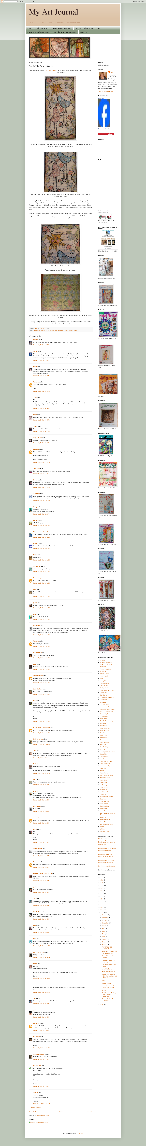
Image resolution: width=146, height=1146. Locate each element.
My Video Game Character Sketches (65, 32)
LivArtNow (36, 1037)
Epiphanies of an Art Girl (107, 709)
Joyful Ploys (103, 735)
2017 (102, 893)
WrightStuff (37, 626)
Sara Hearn (103, 799)
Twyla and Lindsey (39, 1054)
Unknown (36, 382)
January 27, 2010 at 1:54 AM (41, 537)
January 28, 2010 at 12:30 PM (41, 992)
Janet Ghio (36, 468)
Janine (35, 1010)
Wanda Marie (104, 822)
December (105, 915)
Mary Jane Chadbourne (106, 775)
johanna (35, 543)
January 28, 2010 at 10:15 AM (41, 979)
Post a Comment (36, 1108)
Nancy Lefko (103, 780)
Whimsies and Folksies (106, 824)
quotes (57, 330)
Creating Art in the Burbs (107, 690)
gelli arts (102, 829)
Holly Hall (36, 764)
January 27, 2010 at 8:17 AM (41, 683)
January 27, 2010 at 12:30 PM (41, 758)
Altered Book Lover (105, 669)
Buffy (35, 664)
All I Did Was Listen (106, 662)
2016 (102, 896)
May (103, 934)
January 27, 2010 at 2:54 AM (41, 583)
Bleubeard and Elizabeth (40, 532)
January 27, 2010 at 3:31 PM (41, 856)
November (105, 918)
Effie (34, 614)
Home (29, 28)
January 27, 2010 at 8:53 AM (41, 733)
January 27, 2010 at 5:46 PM (41, 919)
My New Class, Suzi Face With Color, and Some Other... (109, 964)
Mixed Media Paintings (42, 28)
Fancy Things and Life (106, 711)
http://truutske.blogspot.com (42, 727)
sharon (35, 426)
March (104, 939)
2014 (102, 902)
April (104, 936)
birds (42, 330)
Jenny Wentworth (105, 728)
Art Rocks (103, 671)
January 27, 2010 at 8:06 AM (41, 658)
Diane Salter (101, 98)
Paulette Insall (104, 792)
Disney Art (83, 32)
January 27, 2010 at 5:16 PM (41, 906)
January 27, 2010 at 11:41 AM (41, 744)
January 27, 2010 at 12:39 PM (41, 773)
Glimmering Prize (105, 714)
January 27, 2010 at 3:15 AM (41, 596)
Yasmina (35, 1092)
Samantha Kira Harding (106, 796)
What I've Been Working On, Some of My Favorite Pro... (109, 994)
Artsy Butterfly (104, 676)
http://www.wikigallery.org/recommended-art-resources (107, 849)
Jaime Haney (103, 718)
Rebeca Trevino (104, 794)
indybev (35, 480)
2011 (102, 910)
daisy (34, 589)
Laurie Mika (103, 754)
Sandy (35, 507)
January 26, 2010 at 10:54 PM (41, 431)
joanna (35, 603)
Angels (104, 990)
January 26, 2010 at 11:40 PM (41, 487)
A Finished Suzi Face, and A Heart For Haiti (109, 952)
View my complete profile (105, 91)
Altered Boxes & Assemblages (62, 28)
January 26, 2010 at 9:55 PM (41, 376)
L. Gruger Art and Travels (107, 752)
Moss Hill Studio (105, 778)
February (105, 942)
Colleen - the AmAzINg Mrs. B (42, 873)
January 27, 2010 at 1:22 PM (41, 784)
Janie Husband (37, 689)
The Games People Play (108, 960)
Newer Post (32, 1112)
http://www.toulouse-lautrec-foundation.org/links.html (106, 861)
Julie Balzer (103, 737)
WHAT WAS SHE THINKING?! (107, 948)
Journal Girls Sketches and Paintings (39, 32)
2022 (102, 880)
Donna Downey (104, 704)
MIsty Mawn (103, 768)
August (104, 926)
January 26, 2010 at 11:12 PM (41, 462)
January (104, 945)
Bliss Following (104, 683)
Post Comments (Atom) (43, 1115)
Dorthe (35, 964)
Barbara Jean (37, 1065)
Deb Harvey (103, 695)
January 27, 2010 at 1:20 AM (41, 525)
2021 (102, 883)
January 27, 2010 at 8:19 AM (41, 694)
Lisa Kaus (103, 759)
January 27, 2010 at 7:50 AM (41, 646)
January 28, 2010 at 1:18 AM (41, 946)
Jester (35, 898)
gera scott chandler (105, 831)
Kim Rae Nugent (105, 747)
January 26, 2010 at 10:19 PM (41, 420)
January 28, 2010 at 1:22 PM (41, 1004)
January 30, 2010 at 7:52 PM (41, 1059)
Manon (102, 770)
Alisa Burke (103, 660)
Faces (98, 28)
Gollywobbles (104, 716)
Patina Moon (103, 789)
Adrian (35, 351)
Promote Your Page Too (104, 128)
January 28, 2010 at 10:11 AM (41, 957)
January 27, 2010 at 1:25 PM (41, 800)
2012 (102, 907)
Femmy (35, 555)
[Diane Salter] (104, 127)
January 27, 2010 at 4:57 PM (41, 892)
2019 (102, 888)
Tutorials (78, 28)
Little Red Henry (105, 763)
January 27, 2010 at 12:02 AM (41, 501)
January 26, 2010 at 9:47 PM (41, 345)
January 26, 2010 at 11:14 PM (41, 474)
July (103, 928)
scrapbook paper (63, 330)
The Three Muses (50, 70)
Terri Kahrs (36, 818)
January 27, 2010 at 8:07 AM (41, 669)
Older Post (89, 1112)
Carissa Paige (37, 578)
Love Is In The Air (107, 969)
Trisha (35, 397)
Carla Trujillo (104, 685)
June (103, 931)
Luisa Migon (37, 806)
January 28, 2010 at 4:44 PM (41, 1017)
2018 (102, 891)
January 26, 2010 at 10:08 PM (41, 391)
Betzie (35, 415)
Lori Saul (36, 340)
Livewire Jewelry (105, 766)
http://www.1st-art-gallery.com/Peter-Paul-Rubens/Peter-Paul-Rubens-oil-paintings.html (107, 842)
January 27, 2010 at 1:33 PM (41, 823)
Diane (111, 72)
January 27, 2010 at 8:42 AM (41, 721)
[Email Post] (47, 328)
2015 (102, 899)
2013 (102, 904)
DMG (35, 700)
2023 (102, 877)
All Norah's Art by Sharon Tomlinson (107, 666)
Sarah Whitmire (104, 801)
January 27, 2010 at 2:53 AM (41, 571)
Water (103, 980)
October (104, 920)
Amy (34, 779)
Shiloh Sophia (104, 808)
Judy (34, 887)
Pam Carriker (104, 787)
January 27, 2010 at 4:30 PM (41, 867)
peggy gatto (36, 791)
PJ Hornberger (104, 785)
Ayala (101, 678)
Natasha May (103, 782)
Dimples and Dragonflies (107, 697)
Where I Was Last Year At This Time (109, 1000)
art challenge (37, 330)
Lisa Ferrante (104, 756)
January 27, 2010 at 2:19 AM (41, 548)
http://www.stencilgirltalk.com (106, 866)
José (34, 998)
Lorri (34, 939)
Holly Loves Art (38, 739)
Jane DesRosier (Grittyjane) (108, 721)
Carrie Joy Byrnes (38, 952)
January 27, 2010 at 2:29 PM (41, 842)
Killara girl (36, 1023)
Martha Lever (37, 912)
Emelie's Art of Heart (106, 707)
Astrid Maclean (38, 848)
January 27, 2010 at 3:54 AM (41, 619)
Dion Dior (103, 702)
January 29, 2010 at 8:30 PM (41, 1030)
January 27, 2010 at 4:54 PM (41, 881)
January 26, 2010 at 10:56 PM (41, 443)
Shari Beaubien (104, 806)
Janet (35, 750)
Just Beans (103, 740)
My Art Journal (53, 11)
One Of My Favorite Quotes (107, 956)
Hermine (36, 520)
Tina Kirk (103, 817)
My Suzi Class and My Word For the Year (108, 986)
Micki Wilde (37, 566)
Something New (106, 983)
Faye (34, 925)
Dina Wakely (103, 700)
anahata (102, 826)
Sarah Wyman (104, 804)
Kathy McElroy (104, 742)
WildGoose (36, 493)
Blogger (80, 1133)
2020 (102, 885)
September (105, 923)
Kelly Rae (103, 744)
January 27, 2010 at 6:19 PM (41, 932)
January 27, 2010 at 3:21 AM (41, 608)
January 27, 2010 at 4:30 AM (41, 635)
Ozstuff (35, 366)
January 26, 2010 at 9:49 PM (41, 360)
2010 (102, 912)
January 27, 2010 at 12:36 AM (41, 514)
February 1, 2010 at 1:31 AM (41, 1104)
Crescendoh (103, 693)
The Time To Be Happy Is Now (107, 814)
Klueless (102, 749)
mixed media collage (49, 330)
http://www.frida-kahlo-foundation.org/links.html (105, 855)
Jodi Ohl (102, 733)
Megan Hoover (37, 438)
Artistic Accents (104, 674)
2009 (102, 1005)
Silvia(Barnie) (37, 652)
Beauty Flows (104, 681)
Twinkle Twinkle (105, 819)
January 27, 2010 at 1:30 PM (41, 811)
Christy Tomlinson (105, 688)
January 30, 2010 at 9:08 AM (41, 1048)
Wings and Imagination (108, 972)
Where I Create (88, 28)
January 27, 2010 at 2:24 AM (41, 560)
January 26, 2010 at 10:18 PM (41, 408)
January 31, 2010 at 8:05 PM (41, 1086)
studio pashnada (38, 675)
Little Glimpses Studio (106, 761)
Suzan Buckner (104, 811)
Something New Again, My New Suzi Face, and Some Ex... (109, 976)
